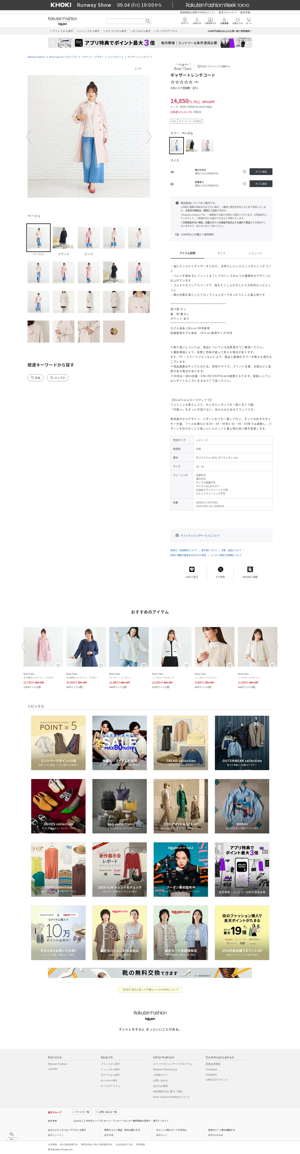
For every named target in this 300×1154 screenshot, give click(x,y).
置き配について (209, 550)
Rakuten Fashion (36, 57)
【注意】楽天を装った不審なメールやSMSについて (150, 989)
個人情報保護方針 (69, 1144)
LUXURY (53, 1068)
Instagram (211, 1074)
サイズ (221, 253)
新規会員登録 (213, 1063)
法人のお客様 (160, 1085)
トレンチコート (115, 57)
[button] (89, 137)
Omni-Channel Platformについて (171, 1096)
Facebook (211, 1069)
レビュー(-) (255, 253)
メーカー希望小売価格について (226, 555)
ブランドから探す (110, 1063)
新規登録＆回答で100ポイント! (197, 12)
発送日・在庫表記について (183, 550)
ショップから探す (110, 1069)
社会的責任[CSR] (124, 1144)
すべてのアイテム (110, 1085)
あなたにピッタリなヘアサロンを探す (67, 1129)
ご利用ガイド (160, 1074)
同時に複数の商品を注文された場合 (188, 555)
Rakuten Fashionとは (165, 1069)
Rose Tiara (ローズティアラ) (63, 57)
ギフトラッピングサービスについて (200, 535)
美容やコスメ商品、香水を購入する (122, 1129)
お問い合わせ (160, 1080)
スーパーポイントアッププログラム (172, 1063)
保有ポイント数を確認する (221, 1129)
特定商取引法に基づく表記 (167, 1091)
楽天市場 (245, 12)
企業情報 (52, 1144)
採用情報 (140, 1144)
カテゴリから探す (110, 1074)
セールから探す (109, 1080)
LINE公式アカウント (217, 1079)
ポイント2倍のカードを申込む (171, 1129)
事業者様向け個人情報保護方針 (96, 1144)
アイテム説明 (187, 253)
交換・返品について (231, 550)
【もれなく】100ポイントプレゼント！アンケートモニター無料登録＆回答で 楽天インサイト (120, 1120)
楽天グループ (226, 12)
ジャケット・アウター (92, 57)
